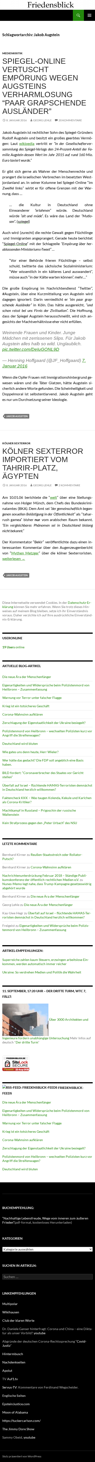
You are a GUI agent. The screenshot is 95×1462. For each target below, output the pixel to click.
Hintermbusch (12, 1354)
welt (53, 497)
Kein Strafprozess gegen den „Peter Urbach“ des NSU (39, 823)
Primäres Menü (89, 15)
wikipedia (26, 143)
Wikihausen (10, 1312)
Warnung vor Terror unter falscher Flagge (32, 698)
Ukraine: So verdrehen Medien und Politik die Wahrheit (41, 972)
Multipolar (10, 1304)
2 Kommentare (69, 485)
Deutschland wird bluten (20, 743)
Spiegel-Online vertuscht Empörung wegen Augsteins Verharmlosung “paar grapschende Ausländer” (44, 86)
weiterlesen (13, 558)
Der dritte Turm (27, 1042)
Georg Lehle (42, 120)
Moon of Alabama (15, 1412)
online (13, 647)
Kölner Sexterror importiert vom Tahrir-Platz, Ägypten (42, 463)
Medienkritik (12, 53)
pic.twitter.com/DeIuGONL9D (30, 349)
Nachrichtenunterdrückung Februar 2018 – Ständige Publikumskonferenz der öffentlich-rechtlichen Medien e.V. (44, 877)
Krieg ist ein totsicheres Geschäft (25, 706)
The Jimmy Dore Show (18, 1429)
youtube (39, 1333)
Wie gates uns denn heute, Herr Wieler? (30, 752)
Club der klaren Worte (18, 1320)
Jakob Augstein (17, 416)
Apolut (7, 1370)
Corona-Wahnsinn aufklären (22, 714)
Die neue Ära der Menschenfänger (26, 677)
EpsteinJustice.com (16, 1404)
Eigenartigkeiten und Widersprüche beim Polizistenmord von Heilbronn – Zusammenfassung (45, 687)
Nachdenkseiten (13, 1362)
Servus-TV (9, 1387)
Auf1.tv (12, 1379)
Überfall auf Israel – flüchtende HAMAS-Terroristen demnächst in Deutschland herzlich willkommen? (47, 787)
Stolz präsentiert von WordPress (21, 1456)
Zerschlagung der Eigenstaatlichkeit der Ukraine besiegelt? (44, 723)
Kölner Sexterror (16, 443)
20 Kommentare (70, 120)
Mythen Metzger (25, 553)
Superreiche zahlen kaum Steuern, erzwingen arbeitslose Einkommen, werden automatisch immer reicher (45, 962)
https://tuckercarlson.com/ (21, 1421)
